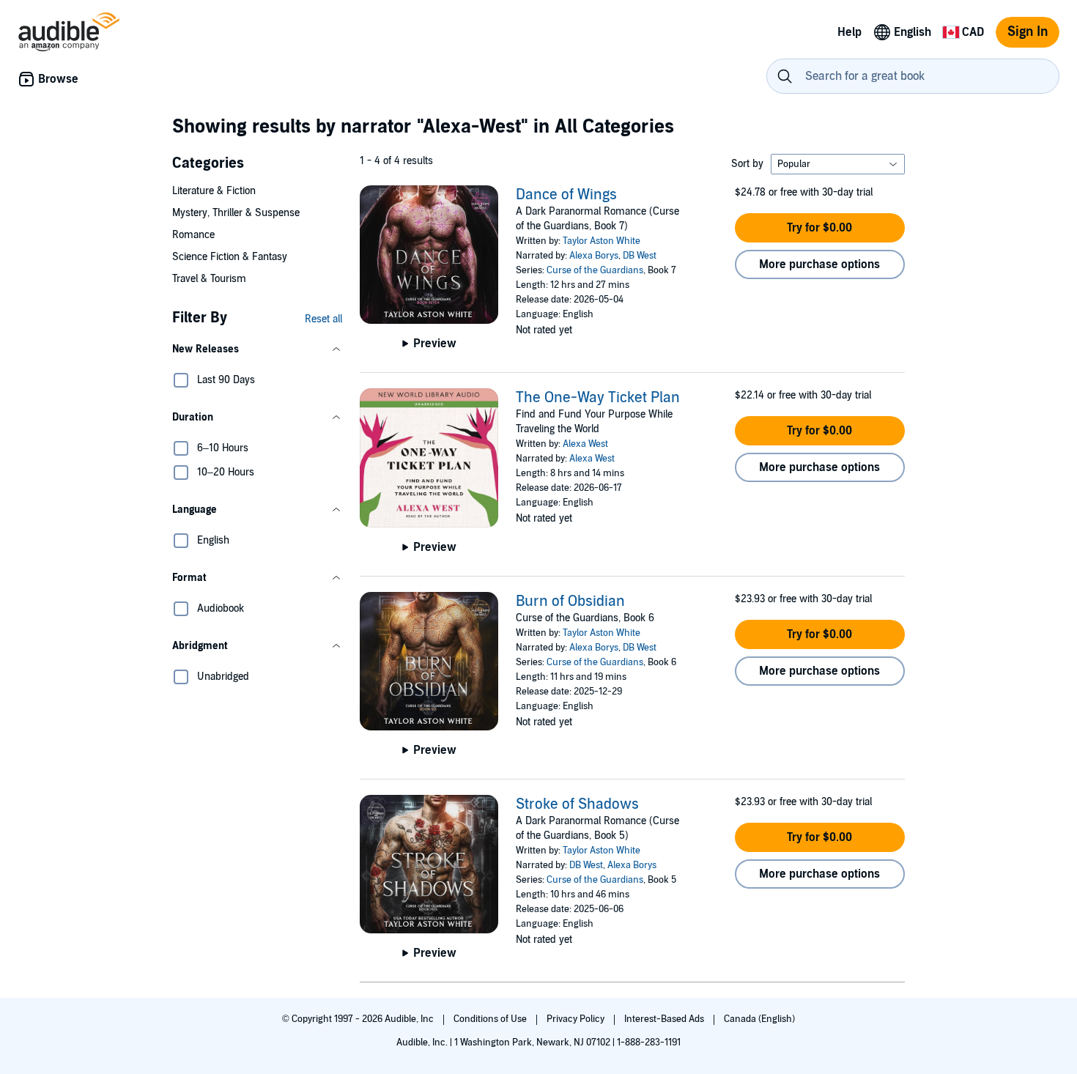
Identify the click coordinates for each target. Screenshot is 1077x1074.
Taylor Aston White (601, 241)
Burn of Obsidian (570, 601)
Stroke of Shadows (577, 804)
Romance (193, 235)
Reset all (323, 319)
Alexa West (585, 444)
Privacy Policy (577, 1019)
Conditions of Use (491, 1019)
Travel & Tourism (209, 279)
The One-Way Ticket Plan (598, 398)
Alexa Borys (593, 256)
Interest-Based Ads (665, 1019)
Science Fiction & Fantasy (229, 257)
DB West (639, 256)
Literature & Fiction (214, 191)
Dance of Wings (566, 195)
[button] (257, 349)
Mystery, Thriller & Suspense (236, 213)
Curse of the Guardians (595, 270)
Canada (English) (759, 1019)
